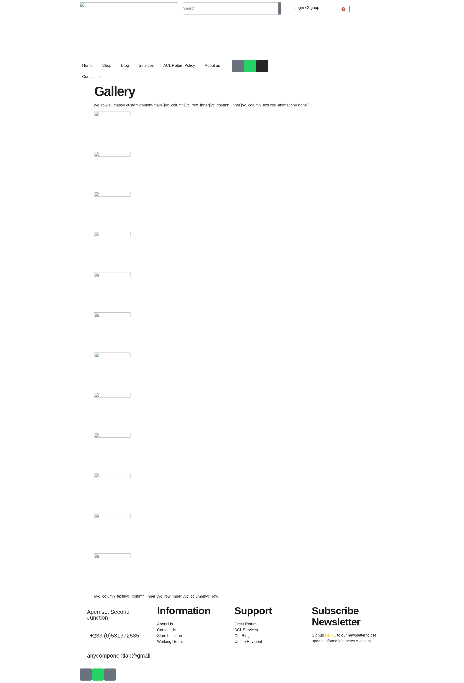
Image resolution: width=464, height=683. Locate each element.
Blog (125, 65)
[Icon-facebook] (238, 66)
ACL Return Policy (179, 65)
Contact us (91, 77)
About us (212, 65)
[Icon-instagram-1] (110, 674)
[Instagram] (262, 66)
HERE (330, 635)
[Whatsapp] (250, 66)
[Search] (279, 8)
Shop (106, 65)
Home (87, 65)
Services (146, 65)
